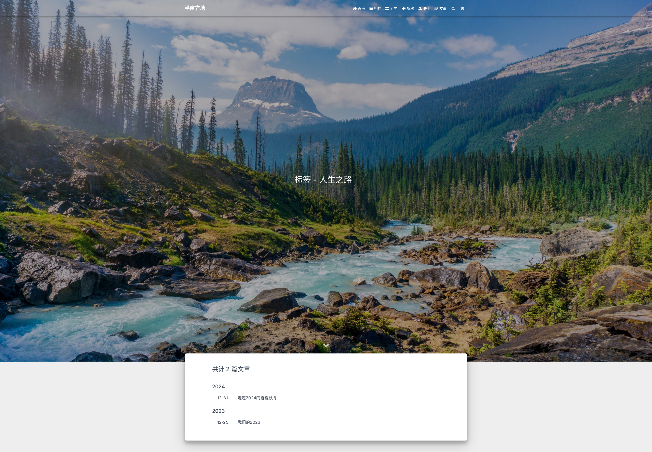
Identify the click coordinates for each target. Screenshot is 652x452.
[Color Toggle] (462, 8)
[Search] (453, 8)
